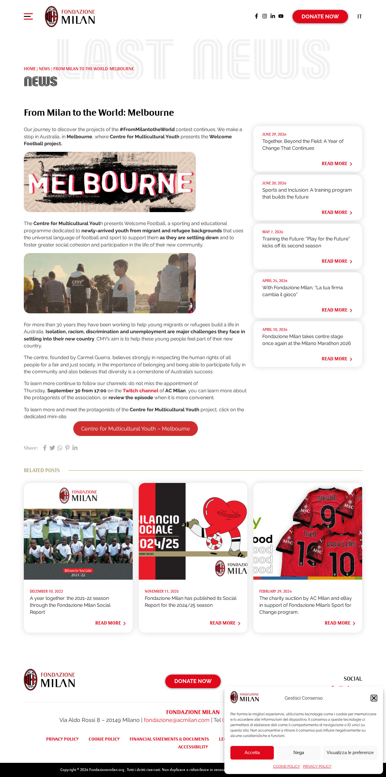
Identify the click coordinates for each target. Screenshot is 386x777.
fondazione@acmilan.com (177, 720)
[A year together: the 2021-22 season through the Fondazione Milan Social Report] (78, 578)
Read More (334, 163)
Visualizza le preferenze (350, 752)
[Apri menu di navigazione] (28, 17)
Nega (298, 752)
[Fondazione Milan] (70, 16)
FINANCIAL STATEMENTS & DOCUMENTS (169, 739)
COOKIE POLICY (286, 766)
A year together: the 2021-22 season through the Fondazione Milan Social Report (70, 605)
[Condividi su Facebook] (45, 448)
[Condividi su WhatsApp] (60, 448)
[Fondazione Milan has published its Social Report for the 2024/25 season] (193, 578)
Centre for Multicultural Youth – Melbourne (135, 428)
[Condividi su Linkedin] (75, 448)
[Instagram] (264, 17)
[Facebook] (256, 17)
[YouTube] (280, 17)
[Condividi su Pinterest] (67, 448)
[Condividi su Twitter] (52, 448)
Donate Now (320, 16)
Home (30, 68)
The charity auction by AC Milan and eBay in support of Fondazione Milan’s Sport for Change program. (305, 605)
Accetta (252, 752)
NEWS (44, 68)
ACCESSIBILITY (193, 746)
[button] (374, 698)
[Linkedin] (272, 17)
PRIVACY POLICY (317, 766)
